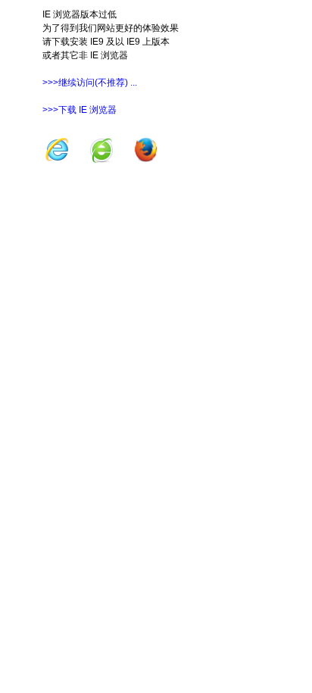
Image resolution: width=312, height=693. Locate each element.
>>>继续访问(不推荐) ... (89, 82)
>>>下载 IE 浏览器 (79, 110)
